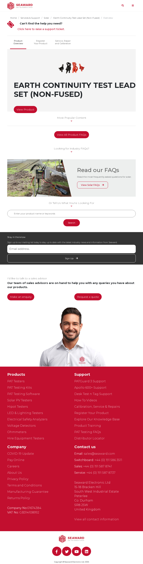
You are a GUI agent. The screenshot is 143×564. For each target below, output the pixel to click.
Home (13, 17)
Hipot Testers (17, 406)
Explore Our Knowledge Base (97, 419)
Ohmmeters (16, 432)
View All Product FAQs (71, 134)
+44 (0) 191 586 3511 (108, 460)
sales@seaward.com (99, 453)
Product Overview (18, 42)
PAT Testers (15, 381)
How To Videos (85, 400)
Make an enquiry (20, 297)
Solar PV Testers (19, 400)
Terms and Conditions (24, 485)
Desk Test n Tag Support (93, 394)
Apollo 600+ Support (90, 387)
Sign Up (69, 258)
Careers (13, 466)
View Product (25, 109)
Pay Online (15, 460)
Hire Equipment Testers (25, 438)
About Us (14, 472)
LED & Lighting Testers (25, 413)
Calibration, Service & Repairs (97, 406)
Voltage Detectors (21, 425)
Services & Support (30, 17)
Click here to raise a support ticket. (41, 29)
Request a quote (88, 297)
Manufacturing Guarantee (27, 491)
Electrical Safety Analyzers (27, 419)
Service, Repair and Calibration (63, 42)
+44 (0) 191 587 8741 (97, 466)
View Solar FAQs (90, 185)
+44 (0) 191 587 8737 (100, 472)
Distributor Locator (89, 438)
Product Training (87, 425)
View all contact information (96, 519)
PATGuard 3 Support (90, 381)
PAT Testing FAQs (87, 432)
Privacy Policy (17, 479)
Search (71, 222)
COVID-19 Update (20, 453)
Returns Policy (18, 498)
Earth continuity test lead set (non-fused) (76, 17)
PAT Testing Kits (19, 387)
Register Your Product (40, 42)
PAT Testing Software (23, 394)
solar (46, 17)
